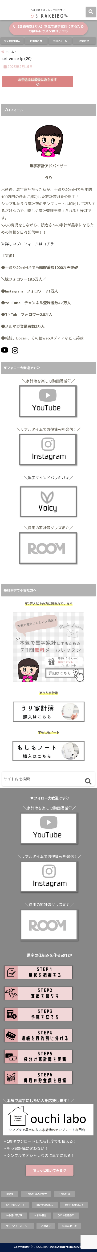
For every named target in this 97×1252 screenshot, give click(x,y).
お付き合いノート (15, 1204)
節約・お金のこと (74, 1204)
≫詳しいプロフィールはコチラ (27, 244)
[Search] (88, 782)
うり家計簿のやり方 (36, 1194)
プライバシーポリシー (17, 1226)
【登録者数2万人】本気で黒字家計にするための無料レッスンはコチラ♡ (49, 29)
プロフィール (60, 40)
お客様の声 (36, 40)
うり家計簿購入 (12, 40)
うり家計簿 (64, 1194)
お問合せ (84, 40)
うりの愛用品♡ (66, 1215)
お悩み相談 (40, 1215)
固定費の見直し (44, 1204)
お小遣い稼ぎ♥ (14, 1215)
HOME (10, 1194)
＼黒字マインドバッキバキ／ (48, 477)
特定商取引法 (69, 1226)
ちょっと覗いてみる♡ (49, 1170)
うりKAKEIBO (39, 1246)
